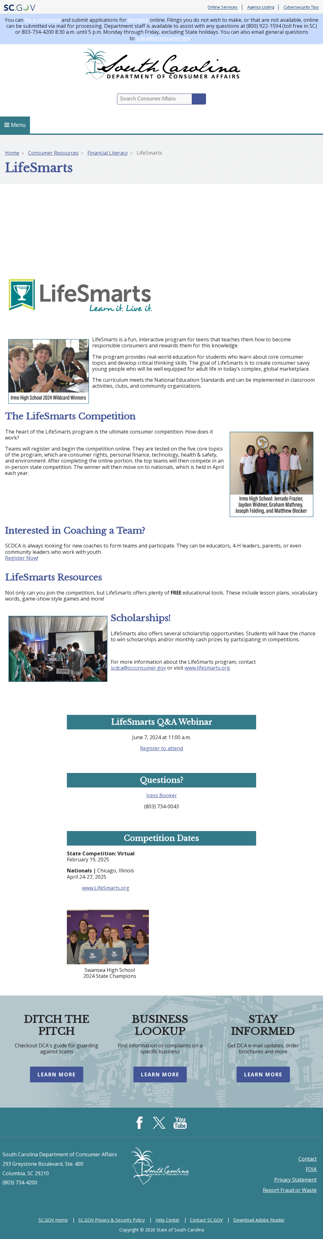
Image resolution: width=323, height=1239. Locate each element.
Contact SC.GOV (206, 1220)
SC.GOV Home (53, 1220)
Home (12, 152)
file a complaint (42, 19)
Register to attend (161, 748)
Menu (18, 125)
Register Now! (21, 557)
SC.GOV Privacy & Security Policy (111, 1220)
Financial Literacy (107, 152)
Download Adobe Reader (259, 1220)
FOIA (311, 1169)
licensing (138, 19)
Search (199, 99)
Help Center (167, 1220)
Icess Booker (161, 795)
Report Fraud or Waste (290, 1190)
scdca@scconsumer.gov (163, 38)
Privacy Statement (295, 1179)
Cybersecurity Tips (301, 7)
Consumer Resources (53, 152)
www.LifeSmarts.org (105, 887)
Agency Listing (260, 7)
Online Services (223, 7)
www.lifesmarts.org (207, 667)
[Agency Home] (161, 65)
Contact (307, 1158)
